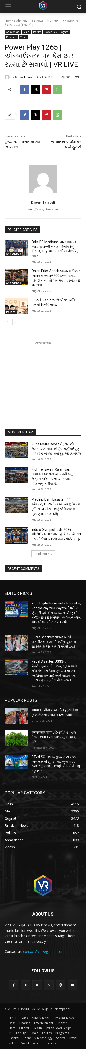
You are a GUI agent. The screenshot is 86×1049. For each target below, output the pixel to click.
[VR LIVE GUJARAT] (43, 5)
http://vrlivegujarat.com (43, 209)
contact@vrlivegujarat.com (43, 951)
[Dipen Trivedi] (8, 77)
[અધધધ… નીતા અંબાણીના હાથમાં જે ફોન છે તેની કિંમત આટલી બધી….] (16, 716)
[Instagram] (25, 985)
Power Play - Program (56, 32)
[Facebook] (24, 89)
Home (9, 21)
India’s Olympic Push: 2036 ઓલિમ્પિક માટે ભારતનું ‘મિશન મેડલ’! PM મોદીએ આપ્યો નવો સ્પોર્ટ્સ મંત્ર (56, 534)
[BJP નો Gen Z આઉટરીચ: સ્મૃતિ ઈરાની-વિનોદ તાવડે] (16, 306)
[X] (35, 89)
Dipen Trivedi (24, 77)
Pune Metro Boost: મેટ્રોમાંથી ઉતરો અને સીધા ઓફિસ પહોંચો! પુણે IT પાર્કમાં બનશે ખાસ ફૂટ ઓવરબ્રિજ (56, 448)
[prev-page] (8, 322)
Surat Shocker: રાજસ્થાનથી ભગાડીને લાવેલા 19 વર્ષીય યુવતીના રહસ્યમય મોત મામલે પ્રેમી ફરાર (54, 641)
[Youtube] (72, 985)
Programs (11, 37)
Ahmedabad (24, 21)
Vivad (23, 37)
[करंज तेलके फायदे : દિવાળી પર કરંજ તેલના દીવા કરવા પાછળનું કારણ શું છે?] (16, 738)
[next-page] (15, 322)
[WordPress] (60, 985)
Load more (41, 554)
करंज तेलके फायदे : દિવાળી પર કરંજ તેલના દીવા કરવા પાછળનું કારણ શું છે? (54, 737)
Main (26, 32)
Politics (37, 32)
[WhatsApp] (57, 89)
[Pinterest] (46, 89)
